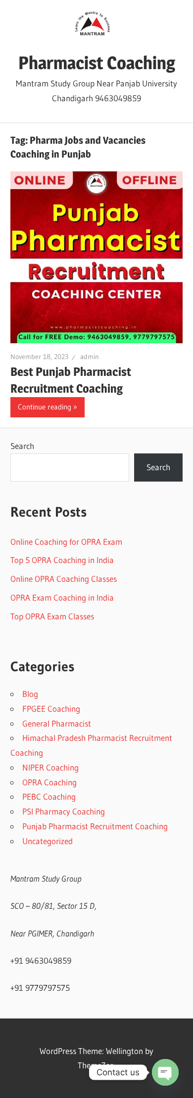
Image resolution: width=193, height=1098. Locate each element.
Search (22, 446)
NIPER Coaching (50, 767)
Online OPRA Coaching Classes (63, 578)
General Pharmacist (56, 723)
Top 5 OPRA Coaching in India (62, 560)
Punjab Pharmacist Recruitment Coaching (95, 826)
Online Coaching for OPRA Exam (66, 541)
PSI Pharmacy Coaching (63, 811)
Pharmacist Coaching (96, 63)
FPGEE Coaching (51, 708)
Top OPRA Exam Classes (52, 616)
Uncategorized (47, 841)
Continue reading (44, 406)
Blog (30, 694)
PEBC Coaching (49, 796)
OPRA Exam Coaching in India (62, 597)
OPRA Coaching (49, 782)
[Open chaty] (165, 1072)
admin (89, 356)
